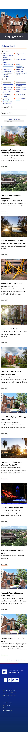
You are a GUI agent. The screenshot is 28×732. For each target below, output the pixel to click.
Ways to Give (7, 113)
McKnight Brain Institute (7, 95)
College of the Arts (20, 54)
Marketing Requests (9, 695)
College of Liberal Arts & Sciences (7, 70)
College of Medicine (8, 84)
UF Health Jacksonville (6, 99)
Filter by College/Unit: (14, 119)
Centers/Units (7, 107)
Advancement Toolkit (9, 693)
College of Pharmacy (21, 87)
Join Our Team (7, 703)
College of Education (21, 59)
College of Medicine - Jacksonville (21, 84)
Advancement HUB (9, 690)
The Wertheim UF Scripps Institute (7, 102)
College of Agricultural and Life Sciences (8, 55)
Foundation (6, 705)
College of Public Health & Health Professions (7, 91)
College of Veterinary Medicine (21, 90)
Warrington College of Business (21, 73)
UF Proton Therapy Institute (20, 99)
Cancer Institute (7, 82)
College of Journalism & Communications (20, 66)
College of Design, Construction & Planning (7, 60)
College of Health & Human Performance (8, 65)
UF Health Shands (20, 94)
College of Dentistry (21, 82)
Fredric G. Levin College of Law (19, 70)
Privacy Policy (7, 710)
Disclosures (6, 708)
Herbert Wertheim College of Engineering (7, 74)
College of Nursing (7, 87)
